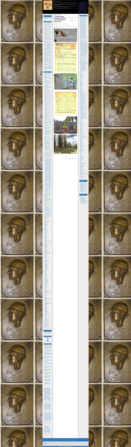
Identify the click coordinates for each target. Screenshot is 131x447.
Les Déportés (45, 198)
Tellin (45, 285)
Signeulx (46, 283)
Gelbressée (46, 311)
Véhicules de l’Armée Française (83, 173)
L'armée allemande (46, 82)
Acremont (46, 218)
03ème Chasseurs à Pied (48, 130)
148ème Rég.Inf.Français (83, 35)
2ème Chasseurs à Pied (82, 65)
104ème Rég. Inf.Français (48, 169)
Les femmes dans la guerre (83, 108)
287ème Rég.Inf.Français (83, 59)
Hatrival (45, 245)
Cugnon (45, 233)
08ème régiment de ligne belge (83, 46)
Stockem (46, 284)
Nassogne (46, 264)
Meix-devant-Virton (46, 322)
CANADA (46, 136)
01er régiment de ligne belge (83, 41)
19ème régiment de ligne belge (83, 61)
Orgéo (45, 271)
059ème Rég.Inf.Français (48, 162)
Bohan (45, 227)
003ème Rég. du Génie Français (83, 17)
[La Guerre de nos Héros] (48, 5)
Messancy (81, 144)
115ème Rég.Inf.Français (48, 172)
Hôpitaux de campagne (47, 81)
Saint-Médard (46, 280)
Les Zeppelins (46, 84)
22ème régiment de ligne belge (83, 62)
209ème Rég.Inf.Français (48, 183)
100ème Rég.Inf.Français (48, 166)
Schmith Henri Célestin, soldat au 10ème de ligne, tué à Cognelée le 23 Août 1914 (47, 373)
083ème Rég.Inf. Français (48, 165)
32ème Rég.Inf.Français (47, 188)
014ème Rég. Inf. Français (48, 156)
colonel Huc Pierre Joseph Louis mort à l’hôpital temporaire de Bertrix (48, 357)
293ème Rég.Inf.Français (47, 142)
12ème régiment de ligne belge (83, 49)
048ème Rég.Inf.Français (48, 160)
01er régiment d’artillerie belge (83, 36)
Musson (45, 263)
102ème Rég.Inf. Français (83, 26)
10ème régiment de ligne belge (83, 48)
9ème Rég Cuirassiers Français (83, 70)
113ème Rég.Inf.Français (47, 73)
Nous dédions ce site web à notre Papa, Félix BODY (47, 64)
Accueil (81, 177)
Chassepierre (81, 84)
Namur (45, 317)
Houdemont (46, 247)
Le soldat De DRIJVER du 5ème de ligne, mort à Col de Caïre (52, 440)
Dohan (45, 235)
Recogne (46, 276)
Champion (46, 308)
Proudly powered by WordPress (63, 446)
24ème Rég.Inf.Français (47, 184)
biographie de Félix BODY (57, 1)
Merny (45, 259)
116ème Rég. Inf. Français (48, 173)
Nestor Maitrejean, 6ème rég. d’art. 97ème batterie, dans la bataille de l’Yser (64, 6)
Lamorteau (81, 133)
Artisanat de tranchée (46, 77)
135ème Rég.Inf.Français (47, 141)
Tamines (81, 170)
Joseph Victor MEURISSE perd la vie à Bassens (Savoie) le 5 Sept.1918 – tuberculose (48, 380)
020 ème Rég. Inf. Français (48, 157)
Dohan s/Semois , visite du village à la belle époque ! (47, 32)
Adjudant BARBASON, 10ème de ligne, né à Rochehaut (48, 27)
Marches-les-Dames (47, 313)
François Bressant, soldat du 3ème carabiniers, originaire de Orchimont (48, 370)
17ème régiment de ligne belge (83, 53)
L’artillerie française (82, 100)
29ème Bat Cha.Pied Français (48, 186)
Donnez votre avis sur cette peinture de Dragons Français (69, 440)
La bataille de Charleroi (47, 208)
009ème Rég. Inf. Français (83, 19)
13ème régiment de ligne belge (83, 50)
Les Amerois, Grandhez (47, 252)
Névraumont (81, 150)
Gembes (46, 239)
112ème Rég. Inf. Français (48, 171)
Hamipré (46, 244)
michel (45, 44)
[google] (48, 341)
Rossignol (81, 155)
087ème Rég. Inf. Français (83, 25)
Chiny (45, 79)
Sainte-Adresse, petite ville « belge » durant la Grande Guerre (47, 47)
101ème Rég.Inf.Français (48, 167)
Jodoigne (46, 300)
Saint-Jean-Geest (46, 302)
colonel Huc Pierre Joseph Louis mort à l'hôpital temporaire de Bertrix (47, 428)
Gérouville (46, 240)
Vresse (45, 289)
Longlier (45, 255)
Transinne (46, 287)
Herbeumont (81, 129)
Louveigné (46, 297)
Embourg (46, 294)
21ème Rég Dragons (47, 146)
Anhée (45, 305)
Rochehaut (46, 277)
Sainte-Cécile (81, 158)
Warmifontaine (46, 290)
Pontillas (46, 318)
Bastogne (46, 223)
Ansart (45, 219)
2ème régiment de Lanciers (83, 66)
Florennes (46, 310)
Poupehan (46, 275)
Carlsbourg (46, 230)
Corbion (45, 232)
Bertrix (45, 225)
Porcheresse (46, 274)
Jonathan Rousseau (46, 41)
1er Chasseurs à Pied (47, 131)
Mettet (81, 167)
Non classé (45, 323)
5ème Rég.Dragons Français (48, 149)
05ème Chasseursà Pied (83, 54)
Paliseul (45, 272)
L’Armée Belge (81, 95)
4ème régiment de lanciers (83, 68)
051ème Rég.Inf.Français (48, 161)
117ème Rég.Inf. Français (83, 31)
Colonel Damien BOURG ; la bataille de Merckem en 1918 (47, 58)
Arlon (45, 220)
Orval (80, 153)
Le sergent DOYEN (82, 197)
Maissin (81, 141)
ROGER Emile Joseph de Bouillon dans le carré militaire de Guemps (47, 367)
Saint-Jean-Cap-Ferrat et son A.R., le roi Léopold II (63, 439)
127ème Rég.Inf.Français (48, 176)
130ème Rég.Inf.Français (48, 177)
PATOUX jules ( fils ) (46, 48)
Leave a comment (75, 158)
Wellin (45, 291)
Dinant (81, 135)
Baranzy (45, 222)
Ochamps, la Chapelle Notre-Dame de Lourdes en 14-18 (47, 37)
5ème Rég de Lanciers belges (48, 134)
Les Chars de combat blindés (48, 201)
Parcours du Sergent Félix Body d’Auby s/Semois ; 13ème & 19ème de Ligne (48, 45)
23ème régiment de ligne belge (83, 63)
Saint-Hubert (46, 279)
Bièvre (81, 79)
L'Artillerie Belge (46, 88)
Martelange (46, 257)
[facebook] (48, 338)
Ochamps (46, 268)
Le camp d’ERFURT (49, 61)
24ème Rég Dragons (47, 147)
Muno (45, 262)
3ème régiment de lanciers (83, 67)
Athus (80, 74)
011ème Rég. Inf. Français (48, 155)
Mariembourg (46, 315)
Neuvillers (46, 266)
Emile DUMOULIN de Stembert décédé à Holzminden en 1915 (47, 406)
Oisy (80, 152)
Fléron (45, 295)
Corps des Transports (47, 86)
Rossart (45, 278)
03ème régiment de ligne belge (83, 43)
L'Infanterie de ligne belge (48, 99)
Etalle (80, 121)
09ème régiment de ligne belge (83, 47)
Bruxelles (81, 93)
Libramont (46, 254)
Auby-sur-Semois (82, 75)
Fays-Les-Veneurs (47, 237)
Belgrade (81, 88)
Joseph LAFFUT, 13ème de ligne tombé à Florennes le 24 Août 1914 (47, 364)
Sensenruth (45, 327)
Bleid (80, 80)
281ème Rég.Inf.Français (48, 185)
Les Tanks (81, 172)
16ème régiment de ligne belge (83, 52)
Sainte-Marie (46, 282)
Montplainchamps (47, 261)
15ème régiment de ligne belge (83, 51)
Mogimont (46, 260)
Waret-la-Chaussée (47, 321)
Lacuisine (46, 250)
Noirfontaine (46, 267)
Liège (45, 296)
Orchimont (46, 270)
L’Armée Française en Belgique (83, 99)
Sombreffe (46, 320)
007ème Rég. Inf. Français (48, 154)
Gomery (81, 126)
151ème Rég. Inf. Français (48, 180)
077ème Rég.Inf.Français (48, 164)
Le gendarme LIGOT (46, 439)
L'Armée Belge (46, 85)
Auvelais (46, 306)
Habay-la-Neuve (46, 243)
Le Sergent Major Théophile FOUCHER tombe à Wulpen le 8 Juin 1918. (47, 383)
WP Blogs (71, 446)
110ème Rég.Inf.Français (83, 29)
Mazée (45, 316)
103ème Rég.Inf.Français (83, 27)
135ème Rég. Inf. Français (48, 178)
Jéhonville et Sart (47, 249)
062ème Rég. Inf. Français (83, 23)
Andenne (46, 304)
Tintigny (45, 286)
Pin (80, 154)
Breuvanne (46, 229)
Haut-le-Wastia (82, 136)
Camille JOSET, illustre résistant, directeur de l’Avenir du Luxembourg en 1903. (83, 11)
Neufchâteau (46, 265)
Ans (45, 293)
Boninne (46, 307)
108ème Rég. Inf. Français (48, 170)
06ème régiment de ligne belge (83, 45)
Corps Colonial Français (47, 190)
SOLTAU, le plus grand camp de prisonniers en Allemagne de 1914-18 (47, 66)
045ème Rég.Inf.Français (48, 159)
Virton (45, 288)
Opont (45, 269)
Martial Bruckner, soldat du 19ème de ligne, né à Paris (61, 7)
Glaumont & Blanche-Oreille (83, 125)
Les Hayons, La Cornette (47, 253)
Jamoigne (81, 131)
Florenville (46, 238)
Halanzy (81, 128)
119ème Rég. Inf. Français (48, 175)
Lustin (45, 312)
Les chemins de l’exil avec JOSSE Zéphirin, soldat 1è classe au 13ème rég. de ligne (65, 2)
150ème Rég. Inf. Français (48, 179)
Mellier (45, 258)
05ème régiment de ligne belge (83, 44)
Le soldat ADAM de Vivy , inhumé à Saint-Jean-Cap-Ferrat (78, 439)
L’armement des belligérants (83, 94)
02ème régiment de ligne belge (83, 42)
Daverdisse (46, 234)
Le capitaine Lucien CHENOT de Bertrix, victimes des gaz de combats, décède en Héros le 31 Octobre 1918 (65, 4)
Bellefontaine (46, 224)
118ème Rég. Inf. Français (48, 174)
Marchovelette (81, 166)
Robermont (46, 298)
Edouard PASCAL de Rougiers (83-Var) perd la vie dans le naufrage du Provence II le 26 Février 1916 (83, 7)
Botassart (46, 228)
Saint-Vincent (46, 281)
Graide (45, 242)
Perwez (45, 301)
